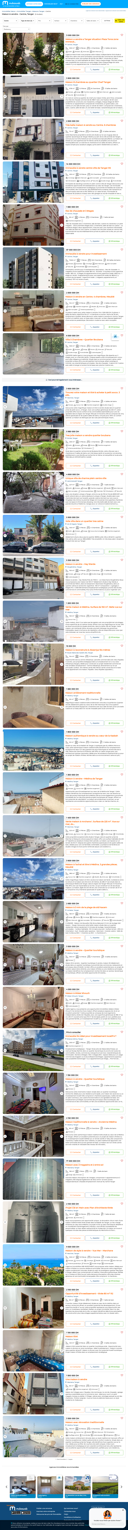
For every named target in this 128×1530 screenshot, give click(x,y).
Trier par (5, 26)
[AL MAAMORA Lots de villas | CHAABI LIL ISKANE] (87, 1478)
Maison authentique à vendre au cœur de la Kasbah (92, 736)
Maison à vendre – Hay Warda (80, 564)
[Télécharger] (21, 1510)
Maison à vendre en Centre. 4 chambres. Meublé (90, 296)
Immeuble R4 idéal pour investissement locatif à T (91, 1036)
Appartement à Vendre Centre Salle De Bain (116, 10)
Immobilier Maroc (9, 11)
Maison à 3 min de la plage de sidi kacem (86, 907)
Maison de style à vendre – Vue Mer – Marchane (89, 1250)
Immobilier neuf (51, 4)
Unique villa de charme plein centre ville (86, 478)
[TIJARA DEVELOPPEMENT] (31, 1478)
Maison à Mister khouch (78, 993)
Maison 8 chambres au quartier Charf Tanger (88, 82)
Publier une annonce (90, 4)
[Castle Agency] (59, 1478)
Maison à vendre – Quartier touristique (85, 950)
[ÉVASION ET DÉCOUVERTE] (113, 1478)
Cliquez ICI (88, 1525)
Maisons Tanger (38, 11)
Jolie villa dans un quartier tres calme (84, 521)
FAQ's (66, 1514)
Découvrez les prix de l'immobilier (48, 1514)
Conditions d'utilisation (72, 1517)
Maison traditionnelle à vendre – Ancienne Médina (91, 1122)
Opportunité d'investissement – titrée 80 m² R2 (89, 1293)
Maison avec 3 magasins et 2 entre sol (84, 1165)
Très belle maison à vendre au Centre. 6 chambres (91, 125)
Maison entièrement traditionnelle (83, 693)
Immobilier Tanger (24, 11)
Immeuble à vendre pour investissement (86, 254)
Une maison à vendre (76, 1379)
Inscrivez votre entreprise (45, 1511)
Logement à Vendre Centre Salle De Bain (95, 10)
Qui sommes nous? (71, 1508)
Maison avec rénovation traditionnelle (85, 1422)
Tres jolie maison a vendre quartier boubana (88, 435)
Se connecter (72, 4)
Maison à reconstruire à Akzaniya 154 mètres (88, 650)
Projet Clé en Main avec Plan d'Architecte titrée (89, 1208)
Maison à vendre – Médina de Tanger (84, 778)
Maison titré (72, 1336)
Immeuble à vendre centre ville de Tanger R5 (88, 168)
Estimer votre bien (34, 4)
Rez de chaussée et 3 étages (80, 211)
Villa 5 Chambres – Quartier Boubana (84, 339)
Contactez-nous (70, 1511)
